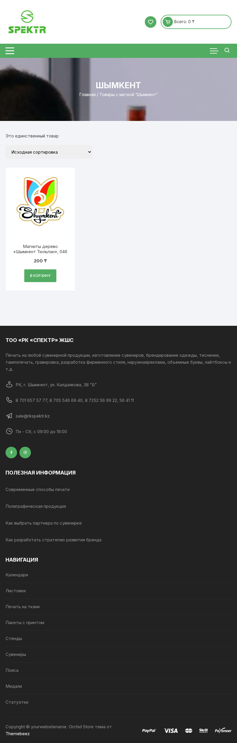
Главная (87, 94)
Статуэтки (16, 702)
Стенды (13, 638)
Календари (16, 575)
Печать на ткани (22, 606)
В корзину (40, 275)
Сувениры (15, 654)
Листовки (15, 590)
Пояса (11, 670)
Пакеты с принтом (24, 622)
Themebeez (17, 733)
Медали (13, 686)
